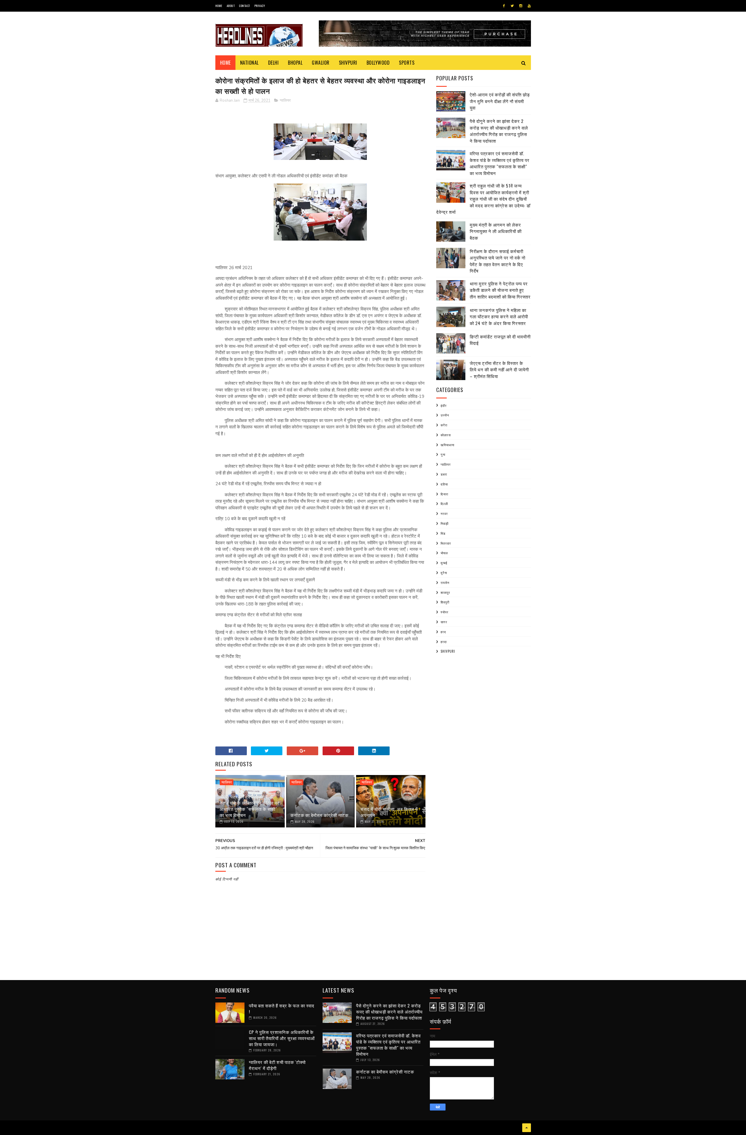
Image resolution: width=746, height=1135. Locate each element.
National (249, 62)
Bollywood (378, 62)
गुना (443, 454)
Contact (244, 5)
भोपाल (444, 552)
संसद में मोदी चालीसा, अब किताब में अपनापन (389, 812)
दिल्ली (444, 503)
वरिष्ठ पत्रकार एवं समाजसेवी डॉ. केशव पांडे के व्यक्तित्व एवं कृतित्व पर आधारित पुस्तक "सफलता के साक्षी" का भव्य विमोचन (249, 805)
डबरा (444, 474)
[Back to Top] (526, 1127)
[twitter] (512, 6)
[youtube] (529, 6)
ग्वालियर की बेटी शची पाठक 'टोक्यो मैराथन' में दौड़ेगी (277, 1065)
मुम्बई (444, 562)
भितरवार (446, 543)
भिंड (443, 533)
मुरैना (444, 572)
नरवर (444, 513)
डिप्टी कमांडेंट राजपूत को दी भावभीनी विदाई (500, 339)
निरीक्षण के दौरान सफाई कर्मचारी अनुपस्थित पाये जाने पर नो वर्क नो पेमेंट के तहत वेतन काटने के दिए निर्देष (497, 261)
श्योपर (444, 612)
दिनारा (444, 494)
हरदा (444, 641)
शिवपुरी (445, 602)
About (231, 5)
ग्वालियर (285, 100)
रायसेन (445, 582)
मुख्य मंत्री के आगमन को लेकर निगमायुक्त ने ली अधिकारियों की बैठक (496, 231)
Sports (406, 62)
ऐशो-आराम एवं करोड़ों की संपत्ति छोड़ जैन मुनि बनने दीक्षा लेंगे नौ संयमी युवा (500, 101)
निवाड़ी (444, 523)
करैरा (444, 425)
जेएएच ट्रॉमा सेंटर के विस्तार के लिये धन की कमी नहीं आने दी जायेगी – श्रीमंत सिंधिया (499, 369)
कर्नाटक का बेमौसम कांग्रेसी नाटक (320, 815)
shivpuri (448, 651)
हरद (443, 631)
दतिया (444, 484)
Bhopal (295, 62)
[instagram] (520, 6)
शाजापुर (445, 592)
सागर (444, 621)
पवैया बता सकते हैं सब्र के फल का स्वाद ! (281, 1008)
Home (218, 5)
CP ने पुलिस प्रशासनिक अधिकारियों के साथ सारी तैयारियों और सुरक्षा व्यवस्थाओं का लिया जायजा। (282, 1038)
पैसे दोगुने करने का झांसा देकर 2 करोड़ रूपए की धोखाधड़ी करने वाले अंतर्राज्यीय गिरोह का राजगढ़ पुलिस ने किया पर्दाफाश (499, 131)
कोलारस (446, 435)
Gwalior (321, 62)
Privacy (259, 5)
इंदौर (444, 405)
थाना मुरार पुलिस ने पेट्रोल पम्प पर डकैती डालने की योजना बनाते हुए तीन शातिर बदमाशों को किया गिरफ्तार (500, 290)
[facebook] (504, 6)
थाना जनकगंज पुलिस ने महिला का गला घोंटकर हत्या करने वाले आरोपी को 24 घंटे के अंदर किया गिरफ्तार (499, 316)
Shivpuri (348, 62)
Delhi (273, 62)
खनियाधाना (447, 444)
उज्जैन (445, 415)
